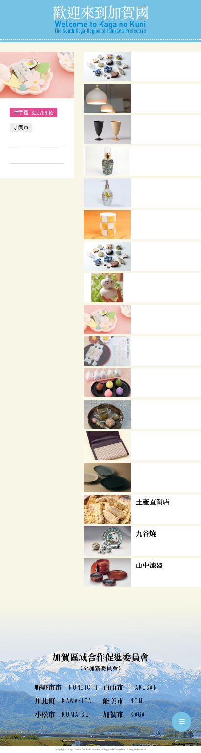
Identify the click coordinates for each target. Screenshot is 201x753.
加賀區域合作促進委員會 (100, 661)
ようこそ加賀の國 (100, 19)
